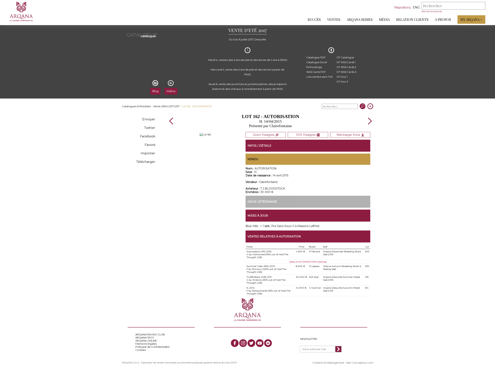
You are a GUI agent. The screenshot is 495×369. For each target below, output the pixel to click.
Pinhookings (314, 67)
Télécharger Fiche (348, 135)
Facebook (147, 136)
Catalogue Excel (316, 62)
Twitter (149, 128)
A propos (443, 19)
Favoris (150, 145)
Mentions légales (146, 343)
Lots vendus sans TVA (319, 76)
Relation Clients (412, 19)
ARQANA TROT (144, 337)
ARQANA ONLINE (146, 340)
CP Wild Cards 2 (346, 67)
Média (384, 19)
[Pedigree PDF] (205, 134)
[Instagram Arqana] (243, 343)
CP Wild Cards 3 (346, 71)
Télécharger (145, 162)
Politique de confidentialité (152, 346)
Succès (314, 19)
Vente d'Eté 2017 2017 (166, 106)
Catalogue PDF (316, 57)
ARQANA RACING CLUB (150, 334)
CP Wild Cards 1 (346, 62)
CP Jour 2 (342, 81)
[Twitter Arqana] (251, 343)
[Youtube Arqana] (260, 343)
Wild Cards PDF (316, 71)
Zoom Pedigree (264, 135)
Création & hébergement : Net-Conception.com (342, 362)
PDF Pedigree (306, 135)
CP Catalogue (345, 57)
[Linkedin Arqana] (268, 343)
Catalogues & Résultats (136, 106)
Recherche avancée (432, 11)
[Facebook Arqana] (235, 343)
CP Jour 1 (341, 76)
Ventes (333, 19)
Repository (402, 7)
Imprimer (148, 153)
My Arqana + (471, 19)
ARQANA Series (360, 19)
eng (416, 7)
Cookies (140, 349)
